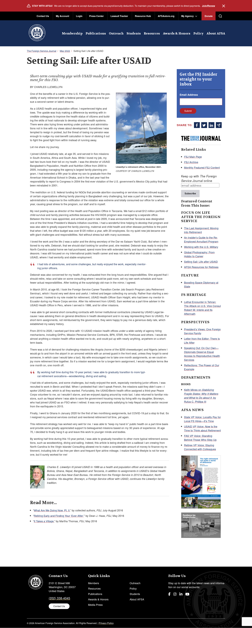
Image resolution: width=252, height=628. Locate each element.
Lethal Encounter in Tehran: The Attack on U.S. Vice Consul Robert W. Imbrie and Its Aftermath (202, 308)
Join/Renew (208, 5)
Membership (72, 34)
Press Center (96, 16)
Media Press (95, 605)
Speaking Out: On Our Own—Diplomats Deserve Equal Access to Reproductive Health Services (202, 354)
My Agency (187, 16)
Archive (191, 162)
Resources (152, 34)
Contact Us (43, 16)
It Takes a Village (44, 521)
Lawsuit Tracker (119, 16)
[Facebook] (169, 593)
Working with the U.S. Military (201, 247)
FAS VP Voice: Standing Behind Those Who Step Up (200, 438)
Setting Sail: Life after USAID (201, 261)
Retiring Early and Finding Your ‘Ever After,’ (59, 516)
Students (134, 34)
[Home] (37, 33)
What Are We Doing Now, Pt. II (52, 510)
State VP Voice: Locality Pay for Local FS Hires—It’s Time (202, 419)
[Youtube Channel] (187, 593)
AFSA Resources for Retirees (201, 267)
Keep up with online (199, 178)
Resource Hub (143, 16)
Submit (188, 111)
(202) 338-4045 (59, 598)
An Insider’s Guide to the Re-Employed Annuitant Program (201, 239)
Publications (96, 34)
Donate (209, 16)
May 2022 (65, 51)
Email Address (189, 95)
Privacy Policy (106, 623)
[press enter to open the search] (220, 16)
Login (79, 16)
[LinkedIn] (180, 593)
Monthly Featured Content (202, 167)
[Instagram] (174, 593)
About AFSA (215, 34)
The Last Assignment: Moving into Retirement (201, 230)
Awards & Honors (176, 34)
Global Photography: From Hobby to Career (199, 254)
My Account (62, 16)
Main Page (193, 157)
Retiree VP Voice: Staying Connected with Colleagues (200, 447)
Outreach (116, 34)
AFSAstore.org (166, 16)
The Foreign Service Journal (41, 51)
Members (93, 583)
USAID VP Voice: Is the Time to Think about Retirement (202, 428)
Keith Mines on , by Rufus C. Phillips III (201, 395)
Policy (198, 34)
